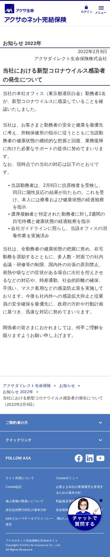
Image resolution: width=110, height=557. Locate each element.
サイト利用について (20, 478)
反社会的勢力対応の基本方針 (26, 509)
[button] (79, 458)
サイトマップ (16, 474)
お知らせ (67, 385)
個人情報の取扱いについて (24, 501)
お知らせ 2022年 (18, 392)
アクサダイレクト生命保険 (27, 385)
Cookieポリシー (67, 478)
